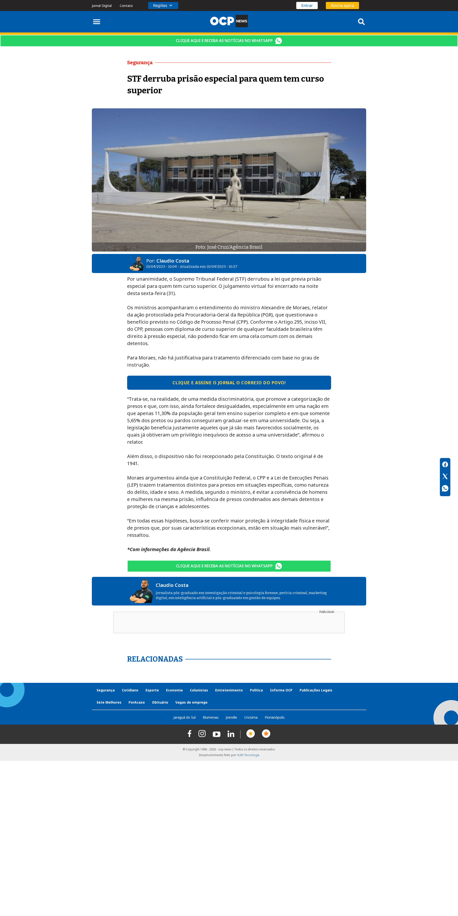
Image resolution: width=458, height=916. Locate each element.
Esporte (152, 690)
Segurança (106, 690)
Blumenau (211, 717)
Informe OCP (281, 690)
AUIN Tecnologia (248, 755)
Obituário (160, 702)
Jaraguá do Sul (184, 717)
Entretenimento (229, 690)
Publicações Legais (316, 690)
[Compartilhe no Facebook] (445, 465)
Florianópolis (275, 717)
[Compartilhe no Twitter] (445, 477)
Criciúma (251, 717)
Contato (126, 5)
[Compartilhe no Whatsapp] (445, 489)
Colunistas (199, 690)
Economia (174, 690)
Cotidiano (130, 690)
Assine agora (342, 5)
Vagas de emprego (191, 702)
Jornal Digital (102, 5)
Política (256, 690)
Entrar (307, 5)
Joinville (231, 717)
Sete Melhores (109, 702)
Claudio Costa (172, 261)
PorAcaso (137, 702)
